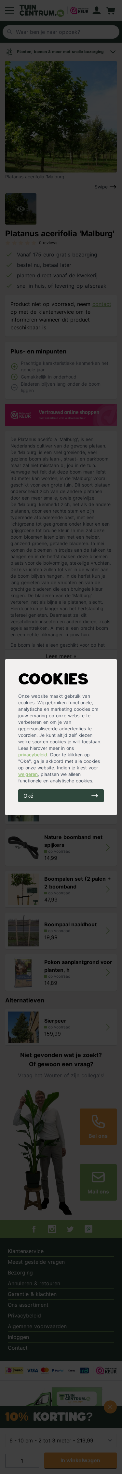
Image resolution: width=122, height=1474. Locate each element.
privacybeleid (32, 754)
